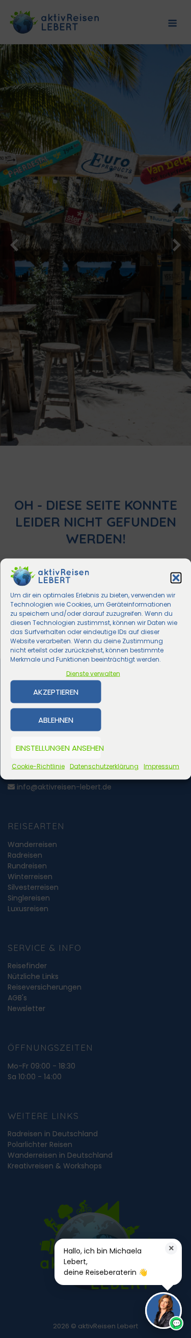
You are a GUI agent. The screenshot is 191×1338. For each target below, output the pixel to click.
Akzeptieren (55, 691)
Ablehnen (55, 719)
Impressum (161, 766)
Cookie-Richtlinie (38, 766)
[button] (176, 577)
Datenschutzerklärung (104, 766)
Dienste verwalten (93, 673)
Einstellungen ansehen (58, 747)
